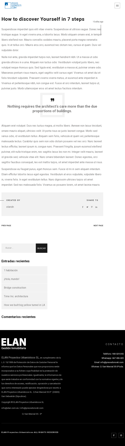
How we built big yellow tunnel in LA (24, 305)
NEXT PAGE (98, 226)
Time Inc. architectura (16, 296)
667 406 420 (118, 358)
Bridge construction (15, 287)
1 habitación (11, 270)
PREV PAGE (6, 226)
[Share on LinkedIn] (96, 207)
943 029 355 (118, 354)
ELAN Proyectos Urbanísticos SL (20, 357)
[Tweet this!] (87, 207)
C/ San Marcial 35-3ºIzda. (111, 366)
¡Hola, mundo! (11, 279)
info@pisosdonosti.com (112, 362)
